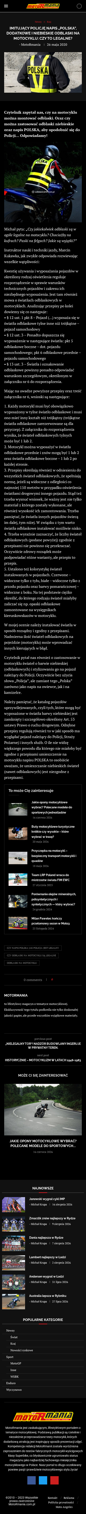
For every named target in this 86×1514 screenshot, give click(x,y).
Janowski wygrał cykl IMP (47, 1199)
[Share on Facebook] (57, 979)
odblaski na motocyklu (22, 962)
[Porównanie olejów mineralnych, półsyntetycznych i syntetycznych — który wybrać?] (18, 901)
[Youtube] (54, 1480)
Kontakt (52, 1498)
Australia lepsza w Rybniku (47, 1295)
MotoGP (15, 1363)
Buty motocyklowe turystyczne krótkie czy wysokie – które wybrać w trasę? (53, 831)
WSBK (14, 1377)
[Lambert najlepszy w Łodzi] (13, 1262)
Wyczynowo (14, 1390)
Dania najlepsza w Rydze (46, 1237)
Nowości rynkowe (21, 1350)
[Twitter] (43, 1480)
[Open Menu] (6, 6)
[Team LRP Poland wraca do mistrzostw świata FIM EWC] (18, 879)
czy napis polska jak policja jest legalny (33, 948)
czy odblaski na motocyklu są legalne (31, 955)
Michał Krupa (39, 1204)
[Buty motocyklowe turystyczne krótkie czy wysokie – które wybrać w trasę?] (18, 833)
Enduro (11, 1383)
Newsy (10, 1330)
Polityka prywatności (61, 1502)
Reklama (69, 1498)
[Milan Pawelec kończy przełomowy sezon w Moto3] (18, 923)
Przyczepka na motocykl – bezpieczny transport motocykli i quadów (54, 856)
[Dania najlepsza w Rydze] (13, 1243)
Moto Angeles (64, 1507)
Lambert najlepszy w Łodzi (47, 1257)
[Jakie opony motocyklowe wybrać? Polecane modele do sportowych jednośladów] (18, 809)
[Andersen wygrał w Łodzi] (13, 1282)
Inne (13, 1370)
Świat (14, 1337)
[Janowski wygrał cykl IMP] (13, 1204)
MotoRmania (30, 44)
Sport (9, 1357)
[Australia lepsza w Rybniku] (13, 1301)
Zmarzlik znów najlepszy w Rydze (52, 1218)
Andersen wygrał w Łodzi (46, 1276)
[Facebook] (31, 1480)
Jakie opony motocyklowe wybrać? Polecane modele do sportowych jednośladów (52, 807)
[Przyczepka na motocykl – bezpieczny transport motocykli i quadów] (18, 858)
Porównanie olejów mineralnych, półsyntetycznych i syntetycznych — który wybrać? (54, 899)
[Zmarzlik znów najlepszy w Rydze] (13, 1224)
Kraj (13, 1343)
